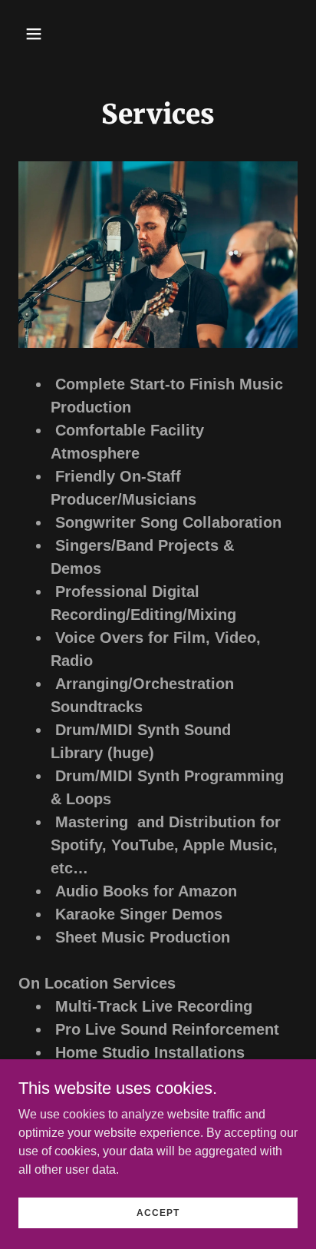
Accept (158, 1212)
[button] (50, 33)
